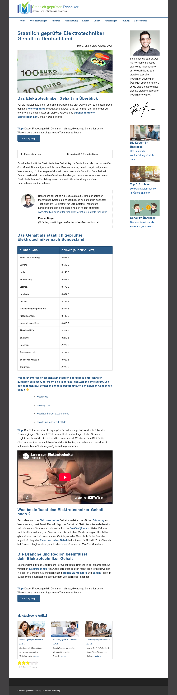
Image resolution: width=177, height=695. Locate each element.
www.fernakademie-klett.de (51, 422)
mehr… (37, 656)
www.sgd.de (43, 405)
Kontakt (20, 690)
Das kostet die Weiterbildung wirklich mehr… (142, 155)
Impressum (29, 690)
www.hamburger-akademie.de (53, 413)
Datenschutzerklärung (51, 690)
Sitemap (37, 690)
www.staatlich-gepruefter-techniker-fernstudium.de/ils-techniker (72, 212)
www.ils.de (42, 396)
